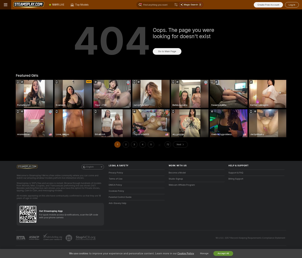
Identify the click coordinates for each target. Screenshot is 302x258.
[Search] (176, 4)
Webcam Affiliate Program (182, 185)
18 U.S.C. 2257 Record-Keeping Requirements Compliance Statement (250, 238)
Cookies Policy (116, 191)
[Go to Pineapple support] (69, 238)
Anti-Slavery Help (117, 203)
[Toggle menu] (5, 4)
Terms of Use (115, 179)
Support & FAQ (235, 173)
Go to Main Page (167, 51)
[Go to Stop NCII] (86, 238)
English (90, 167)
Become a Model (177, 173)
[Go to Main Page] (28, 4)
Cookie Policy (185, 253)
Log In (292, 4)
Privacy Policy (116, 173)
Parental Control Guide (120, 197)
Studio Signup (176, 179)
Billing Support (235, 179)
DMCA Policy (115, 185)
